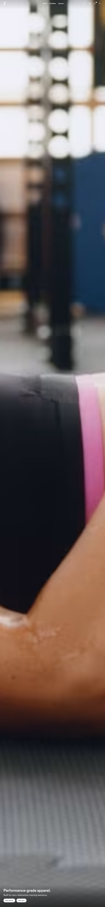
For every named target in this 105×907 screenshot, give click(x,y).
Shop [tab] (45, 3)
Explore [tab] (61, 3)
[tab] (85, 3)
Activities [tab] (52, 3)
